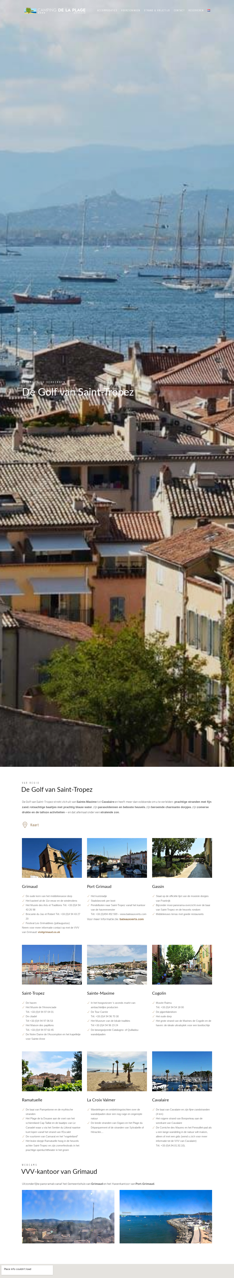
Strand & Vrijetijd (157, 10)
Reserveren (196, 10)
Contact (179, 10)
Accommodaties (107, 10)
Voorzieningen (130, 10)
